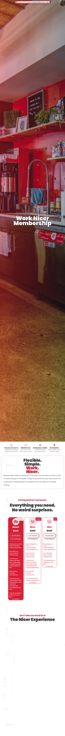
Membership (36, 2)
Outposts (29, 2)
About (43, 2)
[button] (16, 536)
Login (47, 2)
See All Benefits (15, 599)
